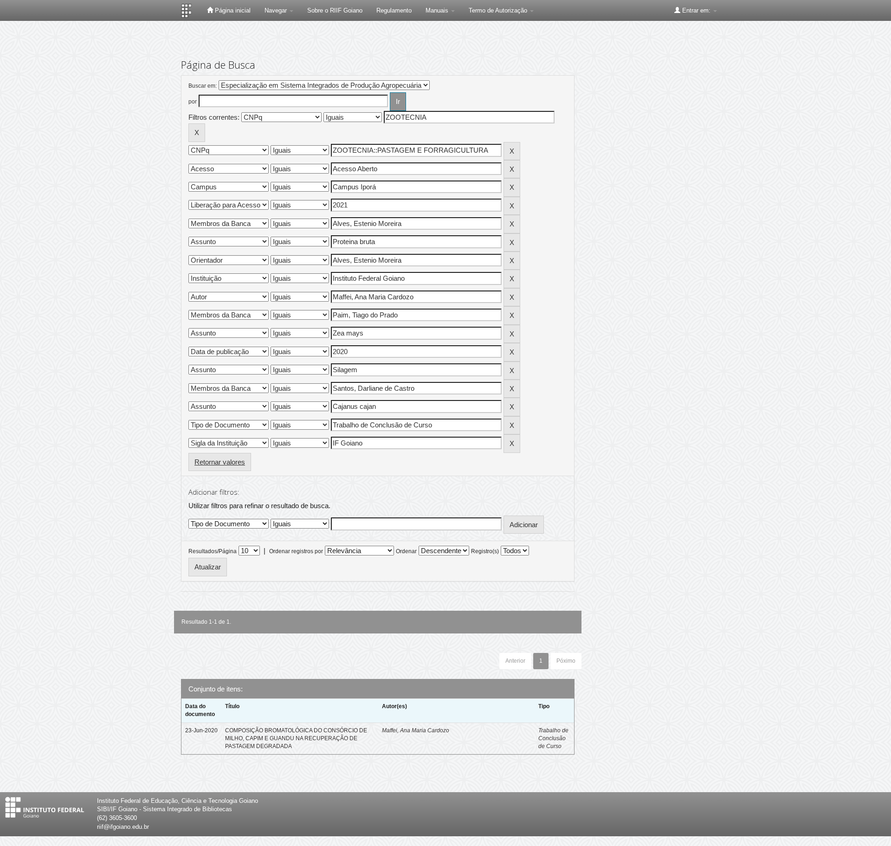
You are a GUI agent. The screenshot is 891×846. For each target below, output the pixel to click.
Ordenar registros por (296, 551)
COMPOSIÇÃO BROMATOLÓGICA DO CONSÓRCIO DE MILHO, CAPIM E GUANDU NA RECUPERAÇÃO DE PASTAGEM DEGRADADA (296, 738)
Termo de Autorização (499, 10)
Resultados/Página (212, 551)
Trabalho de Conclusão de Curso (553, 738)
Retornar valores (219, 462)
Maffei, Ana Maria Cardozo (415, 730)
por (192, 101)
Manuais (438, 10)
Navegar (277, 10)
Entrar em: (696, 10)
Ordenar (406, 551)
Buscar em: (202, 86)
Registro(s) (485, 551)
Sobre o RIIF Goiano (334, 10)
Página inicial (232, 10)
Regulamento (394, 10)
